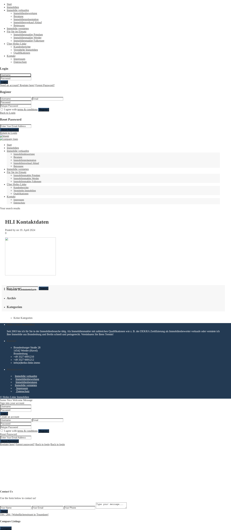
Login (4, 82)
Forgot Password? (45, 85)
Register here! (7, 444)
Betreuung (19, 25)
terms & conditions (27, 109)
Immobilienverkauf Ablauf (28, 22)
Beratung (18, 16)
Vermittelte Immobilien (26, 49)
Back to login (42, 444)
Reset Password (9, 129)
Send (3, 511)
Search (43, 288)
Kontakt (11, 55)
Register (44, 109)
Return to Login (8, 133)
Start (9, 4)
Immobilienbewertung (25, 13)
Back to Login (7, 112)
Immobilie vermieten (18, 28)
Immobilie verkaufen (18, 10)
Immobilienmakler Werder (27, 37)
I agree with (21, 109)
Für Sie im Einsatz (16, 31)
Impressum (19, 58)
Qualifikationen (22, 52)
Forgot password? (25, 444)
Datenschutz (20, 62)
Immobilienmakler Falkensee (29, 40)
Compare (5, 528)
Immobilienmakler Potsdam (28, 34)
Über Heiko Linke (16, 43)
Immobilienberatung (26, 382)
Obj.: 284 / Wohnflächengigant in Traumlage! (24, 514)
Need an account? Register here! (17, 85)
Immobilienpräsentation (26, 19)
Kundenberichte (22, 46)
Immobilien (13, 7)
